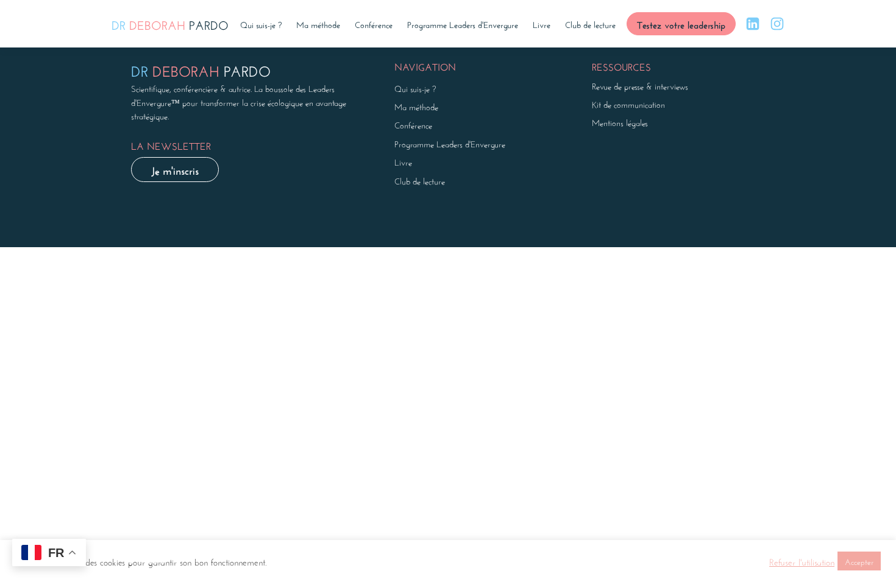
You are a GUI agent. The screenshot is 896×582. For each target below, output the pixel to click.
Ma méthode (318, 23)
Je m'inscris (175, 169)
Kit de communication (628, 103)
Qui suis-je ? (261, 23)
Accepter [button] (859, 561)
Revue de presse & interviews (640, 85)
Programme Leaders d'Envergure (462, 23)
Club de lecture (590, 23)
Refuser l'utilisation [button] (801, 561)
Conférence (374, 23)
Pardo (170, 23)
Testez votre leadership (681, 23)
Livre (541, 23)
